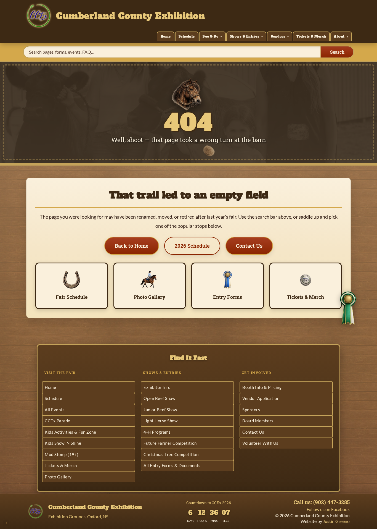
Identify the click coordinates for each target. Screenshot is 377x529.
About (339, 36)
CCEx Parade (57, 420)
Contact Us (249, 245)
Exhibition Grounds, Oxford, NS (78, 516)
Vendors (278, 36)
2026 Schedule (192, 245)
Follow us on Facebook (328, 509)
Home (166, 36)
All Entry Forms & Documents (172, 465)
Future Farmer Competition (170, 443)
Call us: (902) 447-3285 (322, 502)
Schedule (187, 36)
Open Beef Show (159, 398)
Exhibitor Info (157, 387)
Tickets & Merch (311, 36)
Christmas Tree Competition (171, 454)
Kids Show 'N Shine (63, 443)
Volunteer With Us (260, 443)
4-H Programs (157, 432)
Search (337, 52)
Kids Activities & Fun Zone (70, 432)
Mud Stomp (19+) (62, 454)
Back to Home (131, 245)
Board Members (258, 420)
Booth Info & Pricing (262, 387)
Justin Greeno (336, 521)
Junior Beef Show (160, 409)
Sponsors (251, 409)
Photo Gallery (58, 476)
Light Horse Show (160, 420)
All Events (55, 409)
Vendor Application (260, 398)
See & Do (210, 36)
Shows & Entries (244, 36)
